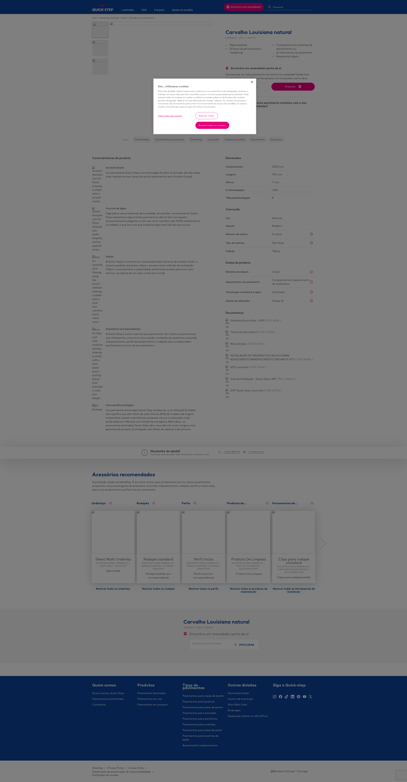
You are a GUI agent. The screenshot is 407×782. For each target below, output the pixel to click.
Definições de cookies (170, 115)
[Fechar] (251, 82)
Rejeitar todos (206, 115)
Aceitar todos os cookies (212, 125)
